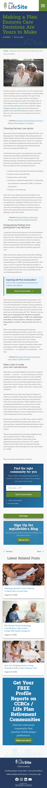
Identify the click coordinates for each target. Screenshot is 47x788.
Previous (9, 551)
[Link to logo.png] (23, 784)
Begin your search (23, 740)
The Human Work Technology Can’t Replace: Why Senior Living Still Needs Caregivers (17, 628)
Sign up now (24, 540)
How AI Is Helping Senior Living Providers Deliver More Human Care (20, 666)
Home (5, 51)
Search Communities (23, 291)
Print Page (23, 516)
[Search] (43, 5)
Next (39, 551)
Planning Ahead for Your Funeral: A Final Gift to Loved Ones (19, 589)
